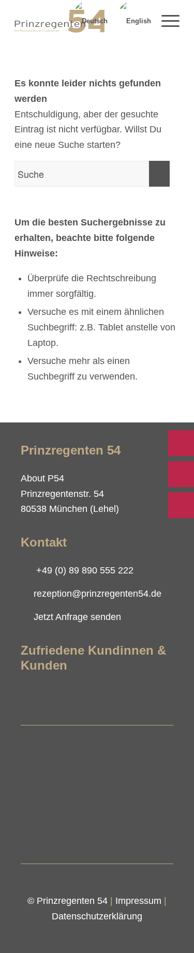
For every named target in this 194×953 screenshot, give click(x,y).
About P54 (42, 478)
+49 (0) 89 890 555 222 (84, 570)
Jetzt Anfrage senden (77, 617)
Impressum (138, 901)
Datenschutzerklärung (97, 916)
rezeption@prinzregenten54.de (97, 593)
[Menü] (165, 21)
